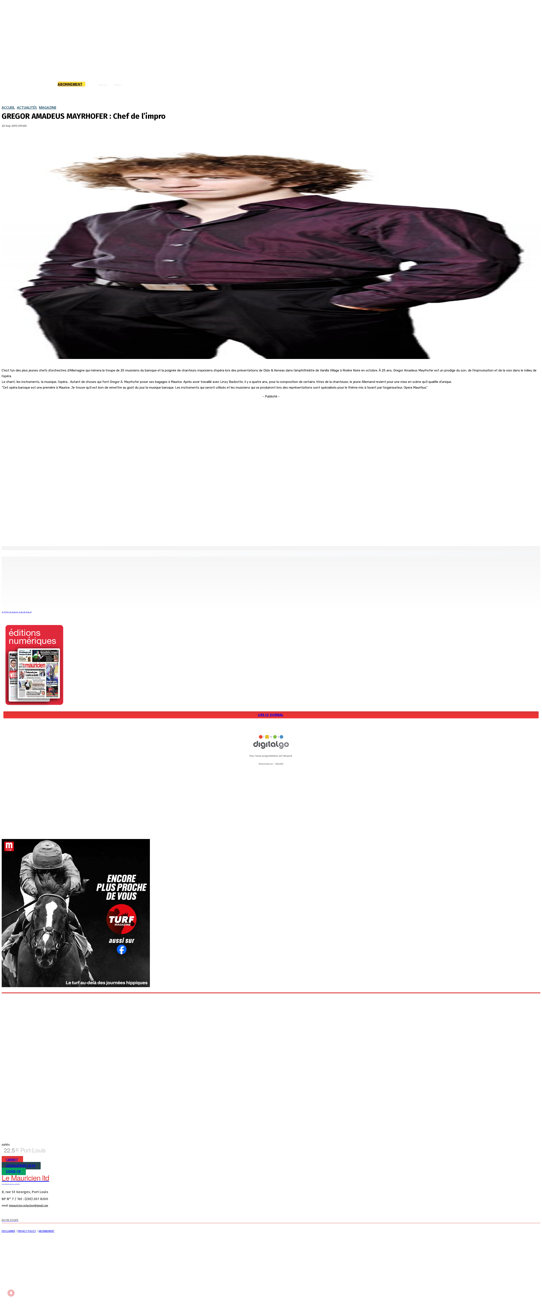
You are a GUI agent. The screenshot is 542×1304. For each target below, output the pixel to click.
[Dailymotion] (6, 1213)
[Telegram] (49, 1213)
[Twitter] (24, 139)
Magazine (47, 107)
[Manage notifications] (11, 1293)
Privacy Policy (27, 1231)
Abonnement (46, 1231)
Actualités (27, 107)
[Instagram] (23, 1213)
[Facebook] (9, 139)
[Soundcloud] (40, 1213)
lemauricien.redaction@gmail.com (28, 1205)
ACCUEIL (8, 107)
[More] (54, 139)
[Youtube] (66, 1213)
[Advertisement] (271, 462)
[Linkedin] (32, 1213)
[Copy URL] (39, 139)
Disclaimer (8, 1231)
